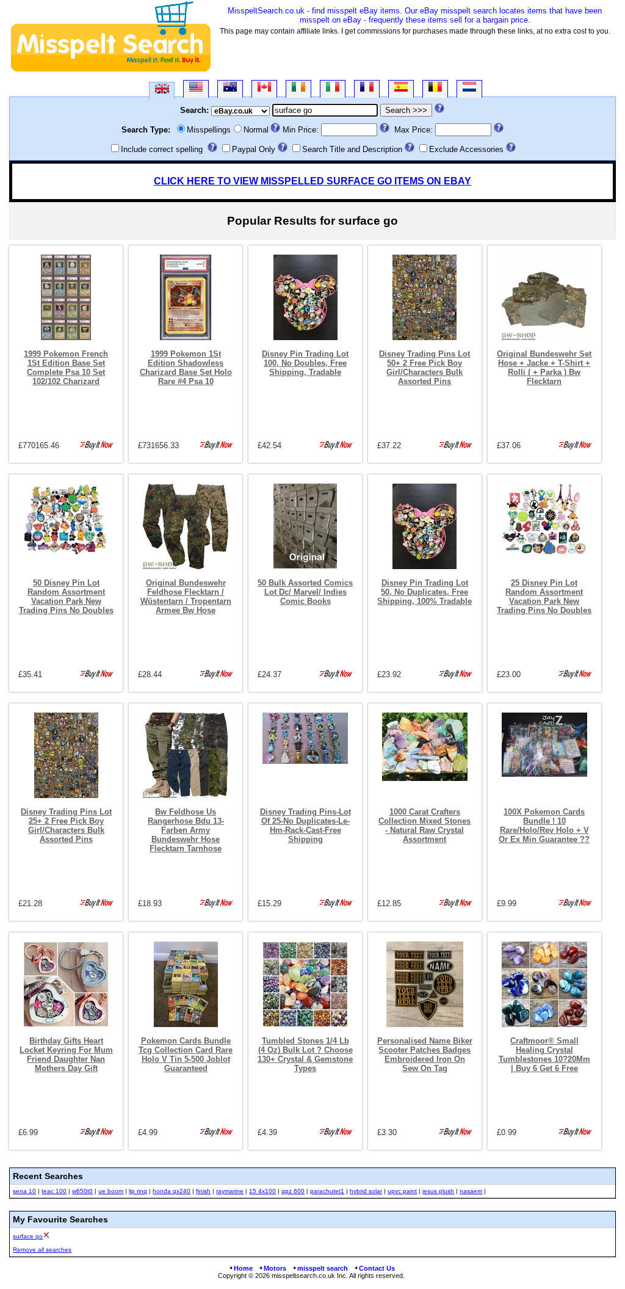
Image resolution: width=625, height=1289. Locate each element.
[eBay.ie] (298, 89)
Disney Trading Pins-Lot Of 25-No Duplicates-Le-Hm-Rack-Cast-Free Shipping (305, 825)
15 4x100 (262, 1191)
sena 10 (24, 1191)
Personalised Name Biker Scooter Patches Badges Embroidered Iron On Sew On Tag (424, 1054)
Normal (256, 129)
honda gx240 (171, 1191)
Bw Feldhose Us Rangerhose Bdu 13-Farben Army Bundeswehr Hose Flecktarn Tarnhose (186, 830)
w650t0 (82, 1191)
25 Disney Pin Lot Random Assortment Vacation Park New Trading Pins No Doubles (544, 596)
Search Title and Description (352, 149)
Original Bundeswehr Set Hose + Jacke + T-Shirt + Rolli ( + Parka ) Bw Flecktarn (544, 367)
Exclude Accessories (466, 149)
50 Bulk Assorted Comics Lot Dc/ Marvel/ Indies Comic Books (305, 592)
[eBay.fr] (367, 89)
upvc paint (402, 1191)
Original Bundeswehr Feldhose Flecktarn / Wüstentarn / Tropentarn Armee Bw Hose (185, 596)
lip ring (138, 1191)
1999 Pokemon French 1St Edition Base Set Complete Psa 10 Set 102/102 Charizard (66, 367)
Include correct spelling (162, 149)
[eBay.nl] (469, 89)
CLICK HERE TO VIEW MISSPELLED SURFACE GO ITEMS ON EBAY (312, 181)
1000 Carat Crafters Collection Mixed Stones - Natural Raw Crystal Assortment (424, 825)
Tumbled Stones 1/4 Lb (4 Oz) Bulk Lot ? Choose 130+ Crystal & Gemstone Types (305, 1054)
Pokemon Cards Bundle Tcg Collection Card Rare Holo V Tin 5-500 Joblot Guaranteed (186, 1054)
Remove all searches (42, 1249)
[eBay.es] (401, 89)
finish (203, 1191)
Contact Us (377, 1268)
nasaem (471, 1191)
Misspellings (209, 129)
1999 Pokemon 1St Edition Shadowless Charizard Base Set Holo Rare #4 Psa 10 (186, 367)
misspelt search (322, 1268)
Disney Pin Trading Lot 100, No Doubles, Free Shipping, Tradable (305, 363)
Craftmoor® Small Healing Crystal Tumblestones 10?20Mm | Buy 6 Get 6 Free (544, 1054)
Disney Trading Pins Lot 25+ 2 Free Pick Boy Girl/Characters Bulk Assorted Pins (66, 825)
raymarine (230, 1191)
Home (243, 1268)
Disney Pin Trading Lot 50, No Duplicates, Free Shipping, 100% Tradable (424, 592)
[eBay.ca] (264, 89)
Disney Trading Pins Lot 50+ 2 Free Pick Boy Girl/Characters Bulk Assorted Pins (424, 367)
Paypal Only (253, 149)
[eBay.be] (435, 89)
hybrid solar (366, 1191)
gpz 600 (293, 1191)
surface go (28, 1236)
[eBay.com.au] (230, 89)
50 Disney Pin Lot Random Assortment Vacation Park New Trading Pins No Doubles (66, 596)
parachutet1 (327, 1191)
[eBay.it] (332, 89)
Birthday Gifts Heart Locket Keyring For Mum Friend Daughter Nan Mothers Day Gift (66, 1054)
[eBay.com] (196, 89)
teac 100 (54, 1191)
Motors (275, 1268)
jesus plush (438, 1191)
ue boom (110, 1191)
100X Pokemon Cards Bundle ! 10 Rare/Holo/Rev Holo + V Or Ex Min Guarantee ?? (544, 825)
